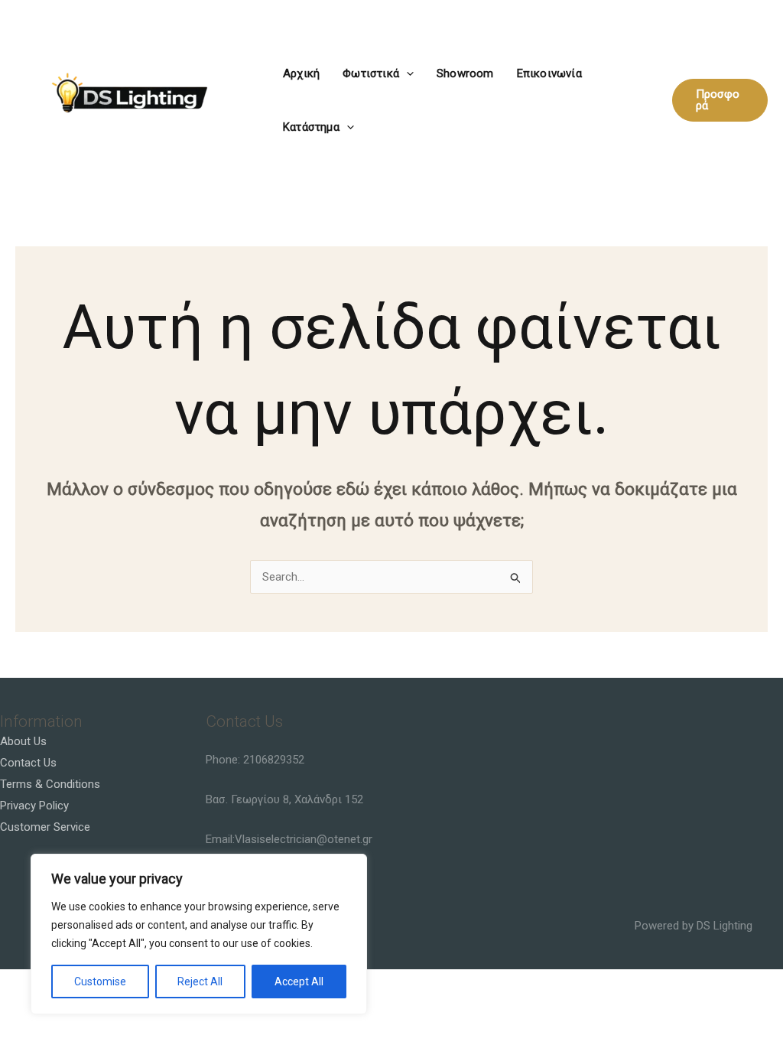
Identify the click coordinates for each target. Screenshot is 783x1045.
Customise (100, 981)
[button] (406, 73)
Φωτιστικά (371, 73)
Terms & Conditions (50, 784)
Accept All (299, 981)
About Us (23, 741)
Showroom (465, 73)
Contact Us (28, 763)
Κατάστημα (311, 127)
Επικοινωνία (549, 73)
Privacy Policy (34, 805)
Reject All (200, 981)
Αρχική (301, 73)
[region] (199, 934)
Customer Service (45, 827)
